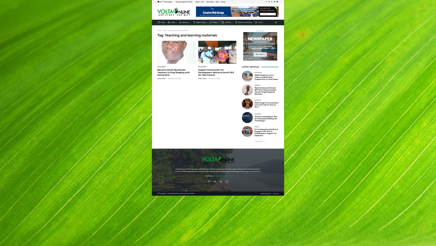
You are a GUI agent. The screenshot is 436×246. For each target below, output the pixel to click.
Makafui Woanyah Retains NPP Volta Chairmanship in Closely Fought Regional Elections (265, 91)
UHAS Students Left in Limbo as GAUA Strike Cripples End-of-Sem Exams (266, 77)
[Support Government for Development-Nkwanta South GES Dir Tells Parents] (217, 52)
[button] (276, 22)
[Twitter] (271, 1)
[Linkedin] (221, 181)
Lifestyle (258, 100)
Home (159, 30)
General (257, 85)
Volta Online (161, 78)
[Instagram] (269, 1)
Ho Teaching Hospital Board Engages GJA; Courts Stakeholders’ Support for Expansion (266, 132)
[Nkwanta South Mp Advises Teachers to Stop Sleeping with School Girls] (176, 52)
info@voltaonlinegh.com (222, 176)
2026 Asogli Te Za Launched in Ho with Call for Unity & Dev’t (266, 105)
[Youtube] (277, 1)
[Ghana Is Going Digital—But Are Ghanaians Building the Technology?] (247, 117)
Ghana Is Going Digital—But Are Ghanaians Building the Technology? (266, 119)
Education (161, 67)
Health (257, 126)
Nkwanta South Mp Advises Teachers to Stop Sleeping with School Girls (173, 72)
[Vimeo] (274, 1)
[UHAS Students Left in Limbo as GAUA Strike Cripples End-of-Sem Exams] (247, 76)
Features (258, 114)
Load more (259, 141)
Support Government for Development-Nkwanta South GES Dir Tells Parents (216, 72)
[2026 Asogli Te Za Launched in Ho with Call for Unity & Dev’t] (247, 103)
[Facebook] (266, 1)
